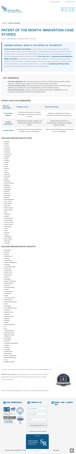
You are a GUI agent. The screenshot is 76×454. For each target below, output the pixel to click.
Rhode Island (8, 220)
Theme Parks (8, 351)
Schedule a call (70, 2)
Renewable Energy (10, 357)
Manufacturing (8, 316)
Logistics (7, 310)
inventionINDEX (44, 369)
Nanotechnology (9, 287)
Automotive (7, 270)
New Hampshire (9, 199)
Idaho (6, 164)
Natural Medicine (9, 324)
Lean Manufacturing (10, 308)
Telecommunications (10, 302)
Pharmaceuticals (9, 333)
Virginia (6, 234)
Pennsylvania (8, 218)
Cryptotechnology (9, 266)
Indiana (6, 168)
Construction (8, 260)
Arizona (6, 145)
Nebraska (7, 195)
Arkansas (7, 148)
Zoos (5, 359)
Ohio (5, 212)
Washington (7, 236)
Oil (5, 326)
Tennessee (7, 226)
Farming (6, 252)
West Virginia (8, 239)
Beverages (7, 306)
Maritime (7, 318)
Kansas (6, 172)
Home (4, 23)
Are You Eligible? (55, 2)
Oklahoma (7, 214)
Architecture (8, 256)
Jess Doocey (11, 39)
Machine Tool (8, 312)
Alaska (6, 143)
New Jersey (8, 201)
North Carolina (8, 208)
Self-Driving (8, 275)
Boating (6, 320)
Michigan (7, 185)
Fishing (6, 254)
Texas (6, 228)
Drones (6, 289)
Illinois (6, 166)
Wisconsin (7, 241)
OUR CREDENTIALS (14, 402)
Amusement (8, 353)
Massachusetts (9, 183)
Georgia (6, 160)
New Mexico (8, 203)
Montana (7, 193)
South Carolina (8, 222)
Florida (6, 158)
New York (7, 206)
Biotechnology (8, 283)
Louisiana (7, 177)
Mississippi (7, 189)
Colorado (7, 152)
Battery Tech (8, 273)
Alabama (7, 141)
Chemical (7, 285)
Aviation (6, 277)
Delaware (7, 156)
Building (6, 258)
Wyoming (7, 243)
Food (5, 304)
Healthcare (7, 337)
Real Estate (7, 339)
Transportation (8, 291)
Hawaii (6, 162)
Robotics (7, 341)
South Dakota (8, 224)
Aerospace (7, 279)
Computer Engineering (11, 343)
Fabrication (7, 293)
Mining (6, 322)
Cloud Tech (7, 268)
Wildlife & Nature (9, 362)
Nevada (6, 197)
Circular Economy (9, 297)
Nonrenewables (9, 330)
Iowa (5, 170)
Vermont (6, 232)
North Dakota (8, 210)
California (7, 150)
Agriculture (7, 250)
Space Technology (10, 281)
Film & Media (8, 299)
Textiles (6, 345)
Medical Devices (9, 335)
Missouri (6, 191)
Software (7, 264)
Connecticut (8, 154)
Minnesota (7, 187)
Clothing (6, 347)
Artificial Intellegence (10, 262)
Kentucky (7, 174)
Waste (6, 295)
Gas (5, 328)
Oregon (6, 216)
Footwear (7, 349)
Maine (6, 179)
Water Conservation (10, 355)
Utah (5, 230)
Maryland (7, 181)
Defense (6, 314)
